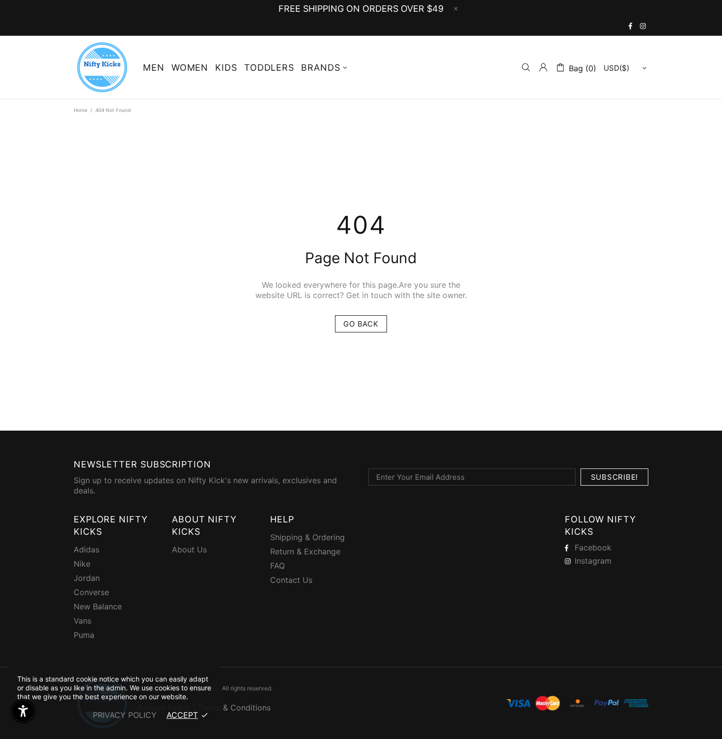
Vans (82, 621)
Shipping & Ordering (307, 537)
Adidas (86, 549)
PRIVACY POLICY (125, 715)
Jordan (87, 578)
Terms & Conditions (234, 707)
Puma (84, 635)
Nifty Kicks (102, 67)
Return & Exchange (305, 551)
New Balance (98, 606)
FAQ (277, 566)
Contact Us (291, 580)
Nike (82, 564)
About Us (189, 549)
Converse (91, 592)
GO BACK (360, 323)
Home (80, 110)
